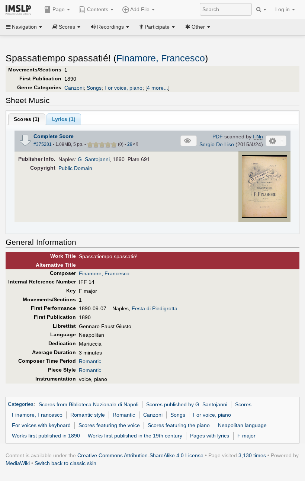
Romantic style (87, 415)
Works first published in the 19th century (135, 436)
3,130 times (252, 455)
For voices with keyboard (41, 425)
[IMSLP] (20, 9)
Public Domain (75, 168)
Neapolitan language (242, 425)
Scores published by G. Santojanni (186, 404)
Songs (94, 88)
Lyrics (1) (64, 119)
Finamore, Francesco (160, 58)
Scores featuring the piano (179, 425)
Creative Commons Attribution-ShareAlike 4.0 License (140, 455)
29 (129, 144)
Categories (20, 404)
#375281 (42, 144)
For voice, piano (123, 88)
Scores (243, 404)
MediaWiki (18, 463)
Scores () (26, 119)
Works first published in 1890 (46, 436)
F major (246, 436)
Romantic (90, 361)
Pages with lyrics (209, 436)
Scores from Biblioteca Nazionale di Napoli (88, 404)
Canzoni (74, 88)
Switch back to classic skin (65, 463)
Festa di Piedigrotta (154, 308)
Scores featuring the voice (109, 425)
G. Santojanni (94, 159)
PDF (217, 137)
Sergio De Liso (216, 144)
